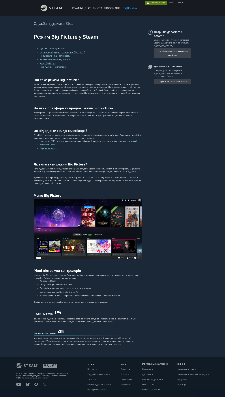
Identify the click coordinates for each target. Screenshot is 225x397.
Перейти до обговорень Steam (173, 81)
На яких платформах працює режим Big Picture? (62, 52)
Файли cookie (148, 384)
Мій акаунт (182, 384)
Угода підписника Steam (98, 374)
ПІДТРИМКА (129, 8)
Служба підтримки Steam (55, 23)
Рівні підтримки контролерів (53, 67)
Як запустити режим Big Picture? (55, 59)
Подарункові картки (96, 389)
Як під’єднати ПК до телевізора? (55, 56)
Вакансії (125, 374)
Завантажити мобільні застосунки (193, 374)
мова (179, 3)
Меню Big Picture (48, 63)
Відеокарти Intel (47, 144)
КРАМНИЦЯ (79, 8)
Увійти (171, 3)
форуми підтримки (127, 141)
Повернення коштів (151, 389)
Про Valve (125, 369)
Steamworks (93, 379)
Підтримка (182, 379)
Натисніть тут (94, 115)
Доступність (147, 374)
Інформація (112, 8)
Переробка (126, 384)
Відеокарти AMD (47, 141)
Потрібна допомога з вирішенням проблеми (173, 53)
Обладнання (126, 379)
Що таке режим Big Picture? (53, 48)
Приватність (147, 369)
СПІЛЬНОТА (95, 8)
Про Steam (92, 369)
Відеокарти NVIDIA (48, 148)
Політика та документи (152, 379)
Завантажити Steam (186, 369)
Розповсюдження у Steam (99, 384)
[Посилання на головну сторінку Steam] (52, 10)
